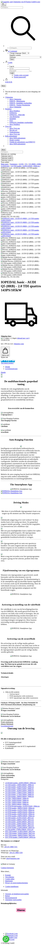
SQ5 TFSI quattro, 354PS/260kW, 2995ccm (20, 837)
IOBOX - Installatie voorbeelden (20, 103)
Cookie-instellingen (11, 886)
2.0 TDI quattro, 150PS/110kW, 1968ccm (19, 789)
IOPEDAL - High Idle (17, 115)
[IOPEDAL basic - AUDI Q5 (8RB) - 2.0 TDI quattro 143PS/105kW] (21, 220)
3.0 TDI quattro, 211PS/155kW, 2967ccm (19, 818)
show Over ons (14, 128)
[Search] (23, 46)
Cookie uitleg (9, 879)
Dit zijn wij (13, 130)
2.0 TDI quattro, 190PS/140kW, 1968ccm (19, 796)
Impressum (9, 881)
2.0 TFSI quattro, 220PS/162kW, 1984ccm (19, 812)
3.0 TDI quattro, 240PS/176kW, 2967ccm (19, 820)
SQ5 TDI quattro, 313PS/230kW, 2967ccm (20, 831)
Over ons (8, 126)
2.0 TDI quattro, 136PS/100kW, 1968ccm (19, 785)
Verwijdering (9, 877)
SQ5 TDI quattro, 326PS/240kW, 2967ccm (20, 833)
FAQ (11, 120)
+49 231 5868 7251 (10, 847)
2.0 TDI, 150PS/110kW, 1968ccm (16, 802)
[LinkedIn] (11, 937)
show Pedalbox (14, 111)
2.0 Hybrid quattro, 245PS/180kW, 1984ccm (20, 783)
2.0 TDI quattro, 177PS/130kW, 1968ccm (19, 794)
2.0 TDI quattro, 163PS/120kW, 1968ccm (19, 791)
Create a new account (21, 75)
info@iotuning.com (12, 858)
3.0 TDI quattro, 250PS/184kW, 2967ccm (19, 824)
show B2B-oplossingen (17, 138)
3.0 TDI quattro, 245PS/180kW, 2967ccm (19, 822)
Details (7, 367)
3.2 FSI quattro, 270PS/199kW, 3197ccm (19, 829)
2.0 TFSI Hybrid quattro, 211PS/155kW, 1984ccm (22, 806)
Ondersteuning (14, 132)
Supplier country (15, 55)
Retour (7, 896)
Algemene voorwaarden (13, 900)
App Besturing (14, 117)
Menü (3, 86)
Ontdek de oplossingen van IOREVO (22, 142)
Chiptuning (9, 97)
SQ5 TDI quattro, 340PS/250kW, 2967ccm (20, 835)
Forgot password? (20, 77)
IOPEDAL (13, 113)
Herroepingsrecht (11, 898)
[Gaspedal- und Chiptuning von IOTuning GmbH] (20, 2)
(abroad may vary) (23, 338)
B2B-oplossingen (11, 136)
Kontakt (8, 875)
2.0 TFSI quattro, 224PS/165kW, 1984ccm (19, 814)
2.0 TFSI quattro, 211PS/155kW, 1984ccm (19, 810)
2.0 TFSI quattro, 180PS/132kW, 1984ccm (19, 808)
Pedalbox (8, 109)
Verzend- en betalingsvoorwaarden (17, 894)
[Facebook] (11, 934)
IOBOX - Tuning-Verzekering (19, 105)
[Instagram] (11, 935)
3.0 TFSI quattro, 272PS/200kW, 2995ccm (19, 827)
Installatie (12, 119)
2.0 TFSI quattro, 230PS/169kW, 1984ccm (19, 816)
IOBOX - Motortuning (17, 101)
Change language (15, 53)
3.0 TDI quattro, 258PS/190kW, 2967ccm (19, 826)
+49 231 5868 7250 (16, 853)
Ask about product (7, 363)
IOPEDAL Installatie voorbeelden (21, 122)
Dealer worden (14, 140)
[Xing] (9, 939)
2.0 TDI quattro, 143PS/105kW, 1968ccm (19, 787)
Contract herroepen (7, 868)
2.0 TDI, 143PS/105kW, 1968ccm (17, 800)
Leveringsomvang (11, 369)
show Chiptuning (15, 99)
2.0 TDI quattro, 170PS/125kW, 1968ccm (19, 792)
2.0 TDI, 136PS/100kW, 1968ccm (17, 798)
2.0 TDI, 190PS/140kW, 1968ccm (17, 804)
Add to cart (5, 355)
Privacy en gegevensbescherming (16, 883)
